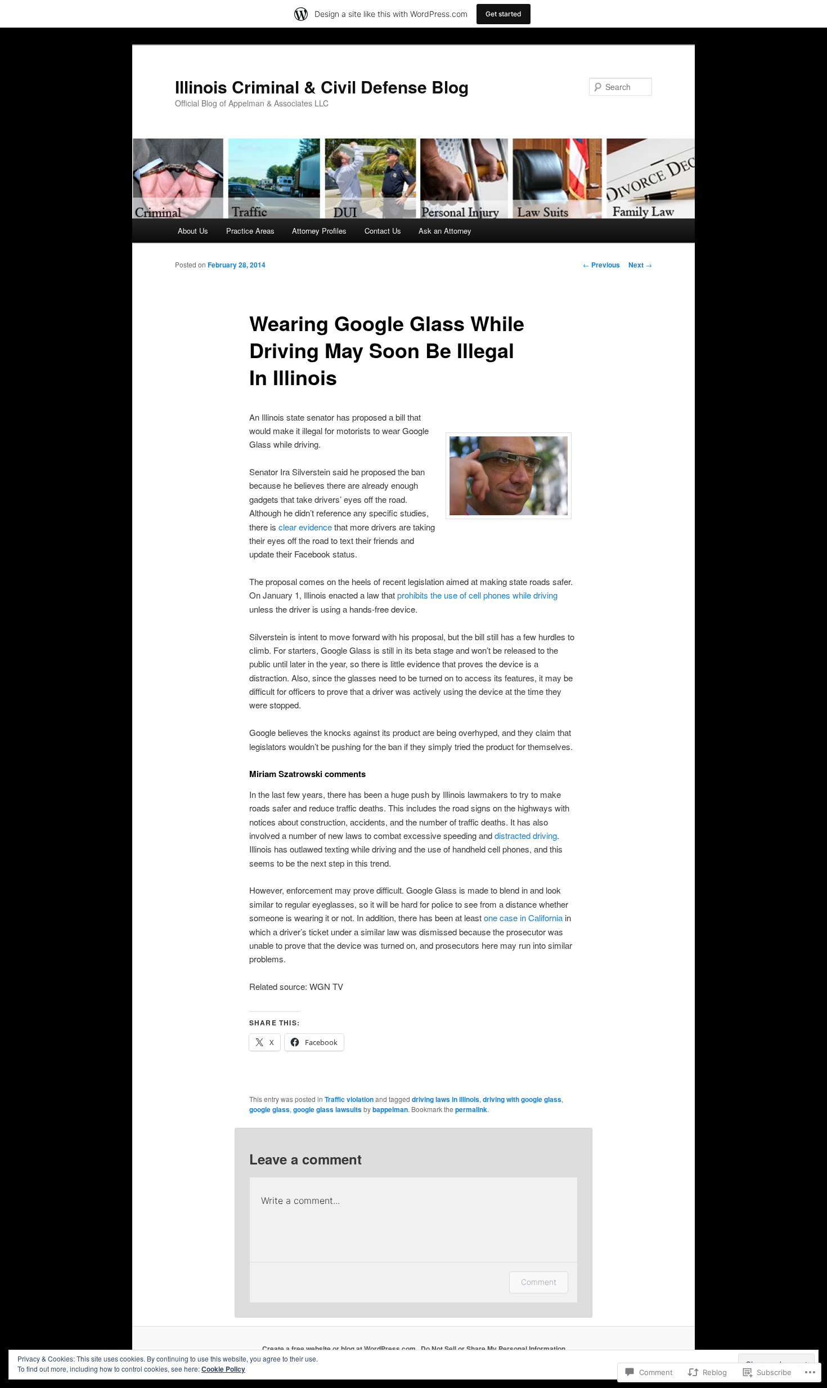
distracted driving (526, 835)
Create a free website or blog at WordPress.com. (339, 1349)
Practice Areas (250, 230)
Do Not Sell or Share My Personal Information (493, 1349)
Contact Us (383, 230)
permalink (471, 1109)
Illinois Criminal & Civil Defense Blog (322, 86)
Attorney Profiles (319, 230)
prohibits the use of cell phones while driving (477, 595)
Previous (601, 265)
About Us (193, 230)
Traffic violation (349, 1099)
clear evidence (305, 527)
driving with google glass (522, 1099)
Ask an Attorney (445, 230)
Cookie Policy (223, 1369)
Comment (538, 1282)
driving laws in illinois (445, 1099)
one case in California (523, 917)
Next (640, 265)
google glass (269, 1109)
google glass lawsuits (327, 1109)
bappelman (390, 1109)
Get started (504, 14)
